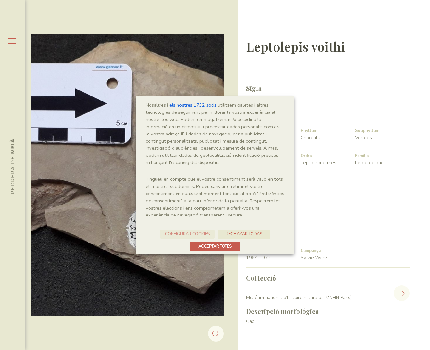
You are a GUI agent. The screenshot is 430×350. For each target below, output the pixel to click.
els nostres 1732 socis (193, 105)
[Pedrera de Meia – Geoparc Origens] (12, 166)
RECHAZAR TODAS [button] (244, 234)
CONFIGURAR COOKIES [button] (187, 234)
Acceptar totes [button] (215, 246)
